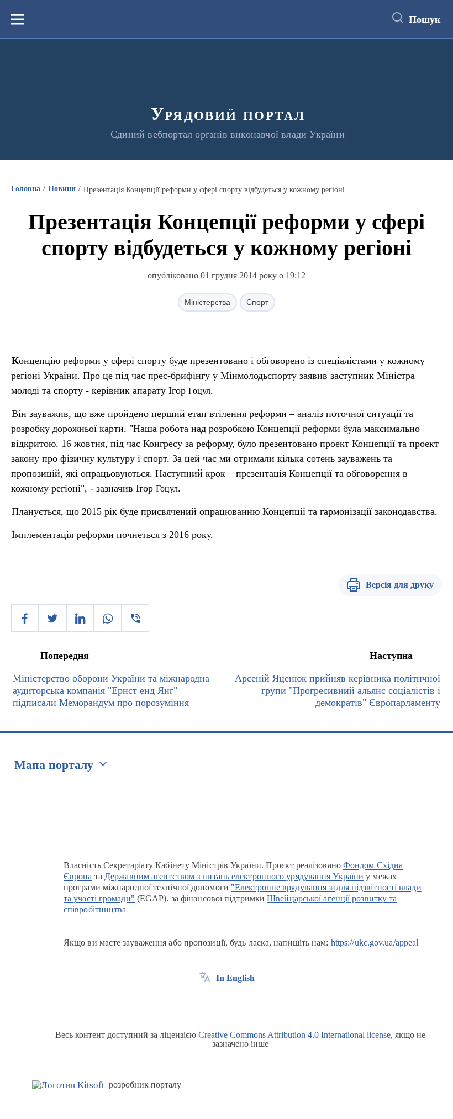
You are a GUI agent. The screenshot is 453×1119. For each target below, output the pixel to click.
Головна (25, 188)
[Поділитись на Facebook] (25, 618)
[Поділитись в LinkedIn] (80, 618)
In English (235, 978)
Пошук (424, 19)
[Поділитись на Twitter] (52, 618)
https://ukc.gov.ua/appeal (375, 942)
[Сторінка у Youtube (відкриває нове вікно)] (245, 1003)
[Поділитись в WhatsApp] (107, 618)
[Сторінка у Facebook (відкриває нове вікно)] (205, 1003)
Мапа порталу (53, 765)
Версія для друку (400, 584)
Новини (62, 188)
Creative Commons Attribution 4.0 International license (294, 1034)
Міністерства (207, 302)
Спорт (257, 302)
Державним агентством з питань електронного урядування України (234, 876)
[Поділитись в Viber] (135, 618)
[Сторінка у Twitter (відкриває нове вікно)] (225, 1003)
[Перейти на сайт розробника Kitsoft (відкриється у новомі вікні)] (68, 1085)
